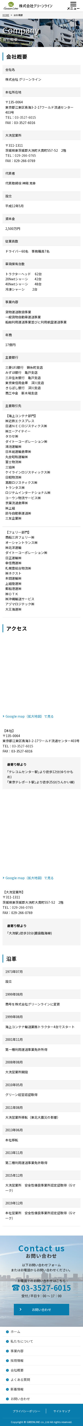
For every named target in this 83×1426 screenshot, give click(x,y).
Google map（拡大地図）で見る (30, 716)
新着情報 (17, 1389)
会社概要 (17, 1370)
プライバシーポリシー (26, 1411)
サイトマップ (61, 1411)
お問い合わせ (41, 1309)
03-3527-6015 (25, 117)
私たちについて (22, 1341)
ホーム (15, 1331)
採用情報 (17, 1360)
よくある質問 (20, 1379)
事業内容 (17, 1351)
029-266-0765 (25, 155)
